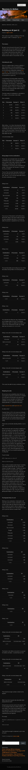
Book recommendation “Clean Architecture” (12, 754)
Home (3, 20)
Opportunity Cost (18, 405)
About (23, 20)
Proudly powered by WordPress (14, 767)
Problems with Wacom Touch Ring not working (13, 755)
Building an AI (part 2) (10, 30)
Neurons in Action (10, 9)
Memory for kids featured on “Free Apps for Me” (13, 750)
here (20, 37)
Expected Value (8, 405)
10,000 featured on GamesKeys (9, 752)
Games (8, 20)
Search (3, 740)
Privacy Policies (16, 20)
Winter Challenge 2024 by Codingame (11, 749)
